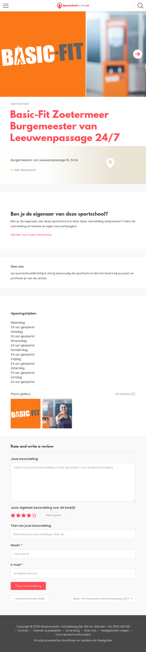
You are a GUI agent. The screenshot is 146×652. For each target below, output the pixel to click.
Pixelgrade (105, 640)
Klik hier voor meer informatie (31, 235)
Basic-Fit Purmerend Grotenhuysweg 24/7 (102, 599)
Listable (86, 640)
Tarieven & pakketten (47, 630)
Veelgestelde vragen (115, 630)
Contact (23, 630)
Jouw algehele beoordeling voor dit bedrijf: (43, 508)
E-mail (17, 565)
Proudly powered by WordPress (55, 640)
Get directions (25, 170)
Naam (16, 545)
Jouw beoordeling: (25, 459)
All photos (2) (125, 394)
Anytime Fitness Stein (30, 599)
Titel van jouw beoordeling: (31, 526)
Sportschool (20, 104)
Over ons (90, 630)
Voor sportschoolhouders (73, 634)
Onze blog (73, 630)
